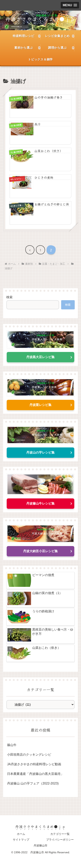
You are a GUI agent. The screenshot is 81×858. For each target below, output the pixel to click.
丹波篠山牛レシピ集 (40, 503)
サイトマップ (21, 839)
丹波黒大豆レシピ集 (40, 357)
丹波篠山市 (40, 845)
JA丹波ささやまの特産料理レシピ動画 (34, 764)
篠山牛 (12, 745)
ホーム (21, 833)
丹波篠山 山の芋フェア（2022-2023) (33, 783)
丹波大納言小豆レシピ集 (40, 551)
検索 (9, 297)
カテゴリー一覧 (60, 833)
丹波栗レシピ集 (40, 404)
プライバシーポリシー (60, 839)
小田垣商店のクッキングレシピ (29, 754)
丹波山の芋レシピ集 (40, 452)
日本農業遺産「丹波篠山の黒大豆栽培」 (35, 773)
